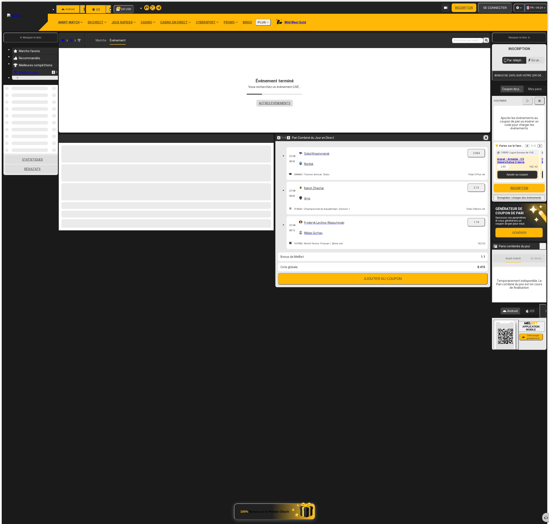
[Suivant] (288, 137)
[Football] (71, 40)
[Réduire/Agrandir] (542, 246)
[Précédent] (53, 72)
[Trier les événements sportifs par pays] (54, 107)
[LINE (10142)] (63, 40)
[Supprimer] (486, 137)
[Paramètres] (519, 8)
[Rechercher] (486, 40)
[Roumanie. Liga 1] (79, 40)
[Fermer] (543, 311)
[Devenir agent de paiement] (445, 7)
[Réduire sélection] (48, 107)
